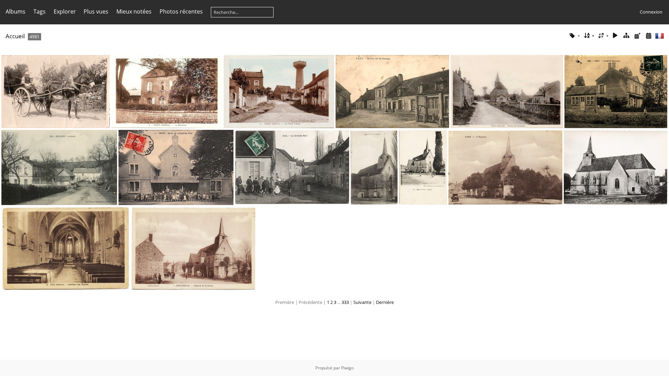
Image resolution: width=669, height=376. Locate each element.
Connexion (651, 12)
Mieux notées (134, 11)
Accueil (15, 36)
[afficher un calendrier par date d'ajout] (637, 35)
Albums (15, 11)
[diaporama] (615, 35)
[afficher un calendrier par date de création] (648, 35)
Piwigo (347, 368)
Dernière (385, 302)
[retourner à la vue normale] (626, 35)
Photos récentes (181, 11)
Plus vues (96, 11)
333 (345, 302)
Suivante (362, 302)
